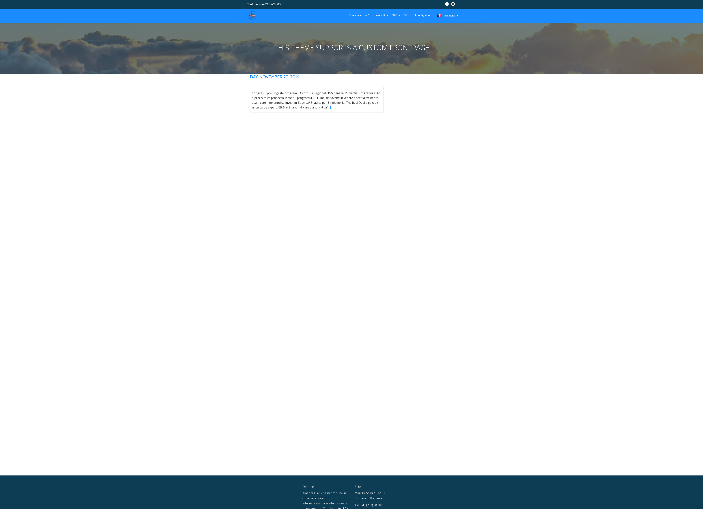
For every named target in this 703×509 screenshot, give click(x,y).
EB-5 (394, 15)
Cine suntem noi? (359, 15)
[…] (329, 107)
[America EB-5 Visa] (253, 15)
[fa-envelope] (453, 5)
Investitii (380, 15)
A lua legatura (423, 15)
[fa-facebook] (447, 5)
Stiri (406, 15)
